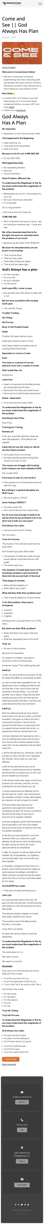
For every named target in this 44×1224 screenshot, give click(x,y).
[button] (40, 3)
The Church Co (22, 1214)
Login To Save (8, 67)
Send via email (9, 1064)
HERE (11, 107)
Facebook (21, 110)
